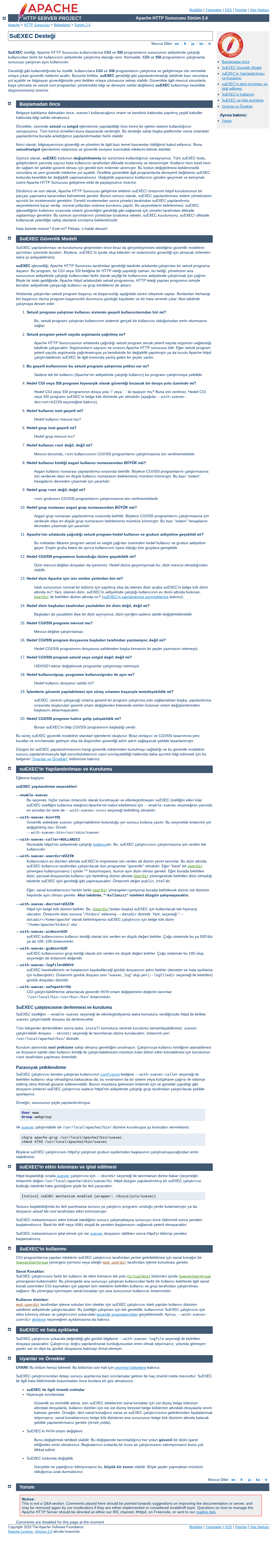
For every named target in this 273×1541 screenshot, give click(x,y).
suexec (27, 1127)
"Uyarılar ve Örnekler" (49, 759)
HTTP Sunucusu (37, 25)
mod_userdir (114, 1262)
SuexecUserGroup (32, 1262)
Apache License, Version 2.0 (30, 1532)
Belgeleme (62, 25)
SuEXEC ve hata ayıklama (242, 100)
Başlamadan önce (236, 62)
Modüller (195, 10)
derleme (39, 1319)
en (177, 44)
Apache (14, 25)
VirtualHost (138, 1276)
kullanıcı (100, 844)
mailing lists (206, 1512)
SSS (228, 10)
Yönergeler (213, 10)
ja (192, 44)
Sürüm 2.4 (82, 25)
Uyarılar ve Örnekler (237, 106)
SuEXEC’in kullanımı (238, 94)
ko (201, 44)
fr (185, 44)
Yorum (227, 121)
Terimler (241, 10)
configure (110, 1074)
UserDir (41, 597)
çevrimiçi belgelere (130, 1367)
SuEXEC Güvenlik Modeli (242, 68)
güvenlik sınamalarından (117, 1314)
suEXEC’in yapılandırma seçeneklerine (135, 597)
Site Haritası (259, 10)
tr (209, 44)
